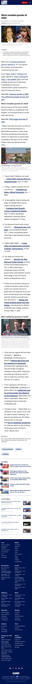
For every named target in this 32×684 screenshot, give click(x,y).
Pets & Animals (18, 630)
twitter (19, 668)
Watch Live (24, 2)
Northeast (5, 566)
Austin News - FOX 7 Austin (20, 588)
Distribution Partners (20, 641)
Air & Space (4, 626)
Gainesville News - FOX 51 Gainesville (19, 578)
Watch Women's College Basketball (5, 655)
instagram (16, 668)
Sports (16, 556)
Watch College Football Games (5, 642)
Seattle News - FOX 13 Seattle (20, 605)
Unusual (17, 628)
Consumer (17, 618)
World (16, 548)
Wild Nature (4, 631)
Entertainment (21, 21)
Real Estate (17, 620)
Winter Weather (5, 612)
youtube (10, 668)
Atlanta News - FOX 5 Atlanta (20, 568)
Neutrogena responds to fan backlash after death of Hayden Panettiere (19, 472)
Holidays (5, 454)
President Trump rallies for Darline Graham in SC (10, 529)
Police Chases (18, 554)
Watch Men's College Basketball (6, 652)
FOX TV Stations (13, 21)
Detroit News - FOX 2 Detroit (6, 599)
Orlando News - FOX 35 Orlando (20, 571)
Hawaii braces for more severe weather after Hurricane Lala (11, 502)
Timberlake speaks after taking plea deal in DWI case (15, 337)
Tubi (2, 553)
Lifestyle (17, 559)
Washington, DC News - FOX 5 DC (5, 575)
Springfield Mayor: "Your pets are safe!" (11, 165)
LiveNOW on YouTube (4, 547)
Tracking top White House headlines (10, 522)
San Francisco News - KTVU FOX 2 (20, 602)
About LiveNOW (18, 636)
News (17, 543)
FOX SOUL (4, 555)
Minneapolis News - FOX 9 (6, 602)
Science (3, 624)
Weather (4, 610)
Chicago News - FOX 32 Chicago (6, 595)
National (17, 546)
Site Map (17, 647)
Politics (18, 449)
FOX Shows (4, 557)
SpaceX (3, 628)
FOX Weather (4, 552)
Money (17, 610)
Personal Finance (19, 616)
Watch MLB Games (6, 645)
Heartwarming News (20, 626)
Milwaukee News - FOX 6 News (5, 605)
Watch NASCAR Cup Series (6, 647)
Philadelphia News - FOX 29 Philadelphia (6, 571)
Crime (16, 552)
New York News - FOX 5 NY (5, 568)
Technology (4, 630)
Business (17, 614)
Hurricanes (4, 616)
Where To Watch (5, 545)
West (16, 593)
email (22, 668)
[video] (27, 503)
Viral (16, 624)
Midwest (4, 593)
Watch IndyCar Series (6, 650)
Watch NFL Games (6, 639)
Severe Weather (5, 614)
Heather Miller (6, 21)
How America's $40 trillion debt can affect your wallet (11, 516)
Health (16, 558)
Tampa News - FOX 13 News (20, 575)
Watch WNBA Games (6, 658)
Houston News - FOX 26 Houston (20, 584)
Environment (4, 618)
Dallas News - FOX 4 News (20, 581)
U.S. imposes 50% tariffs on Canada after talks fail (11, 509)
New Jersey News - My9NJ (6, 578)
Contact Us (17, 639)
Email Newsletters (19, 645)
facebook (13, 668)
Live (2, 543)
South (17, 566)
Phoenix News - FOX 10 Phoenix (20, 595)
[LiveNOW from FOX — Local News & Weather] (4, 2)
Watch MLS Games (6, 660)
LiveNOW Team (19, 643)
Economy (17, 612)
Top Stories (18, 545)
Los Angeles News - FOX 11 (20, 599)
